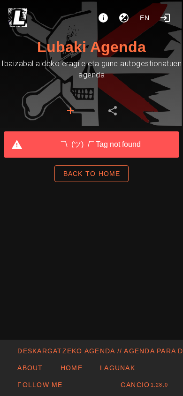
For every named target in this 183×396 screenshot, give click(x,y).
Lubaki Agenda (91, 46)
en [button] (145, 18)
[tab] (70, 111)
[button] (117, 367)
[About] (103, 18)
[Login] (165, 18)
